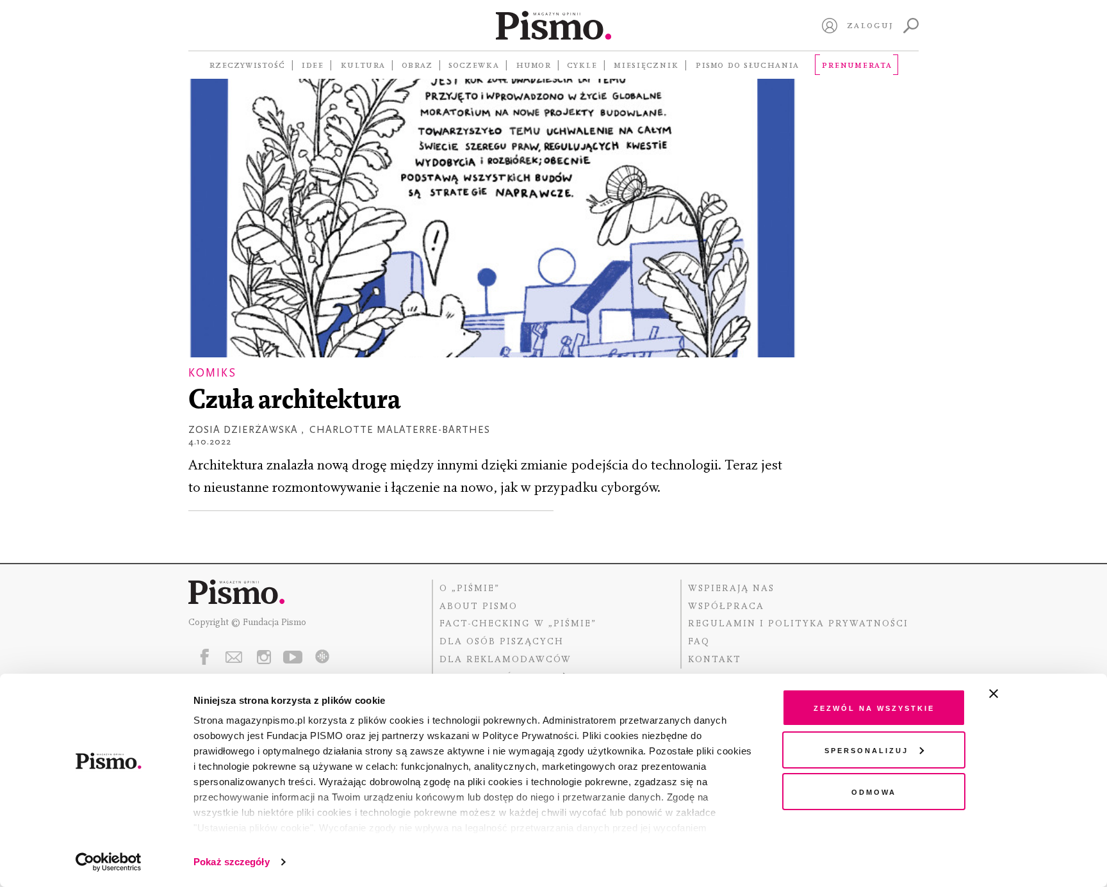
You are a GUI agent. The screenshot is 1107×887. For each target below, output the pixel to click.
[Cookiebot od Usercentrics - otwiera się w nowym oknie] (109, 862)
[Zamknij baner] (1027, 693)
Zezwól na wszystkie (874, 707)
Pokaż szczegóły (231, 861)
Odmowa (873, 791)
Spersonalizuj (866, 749)
